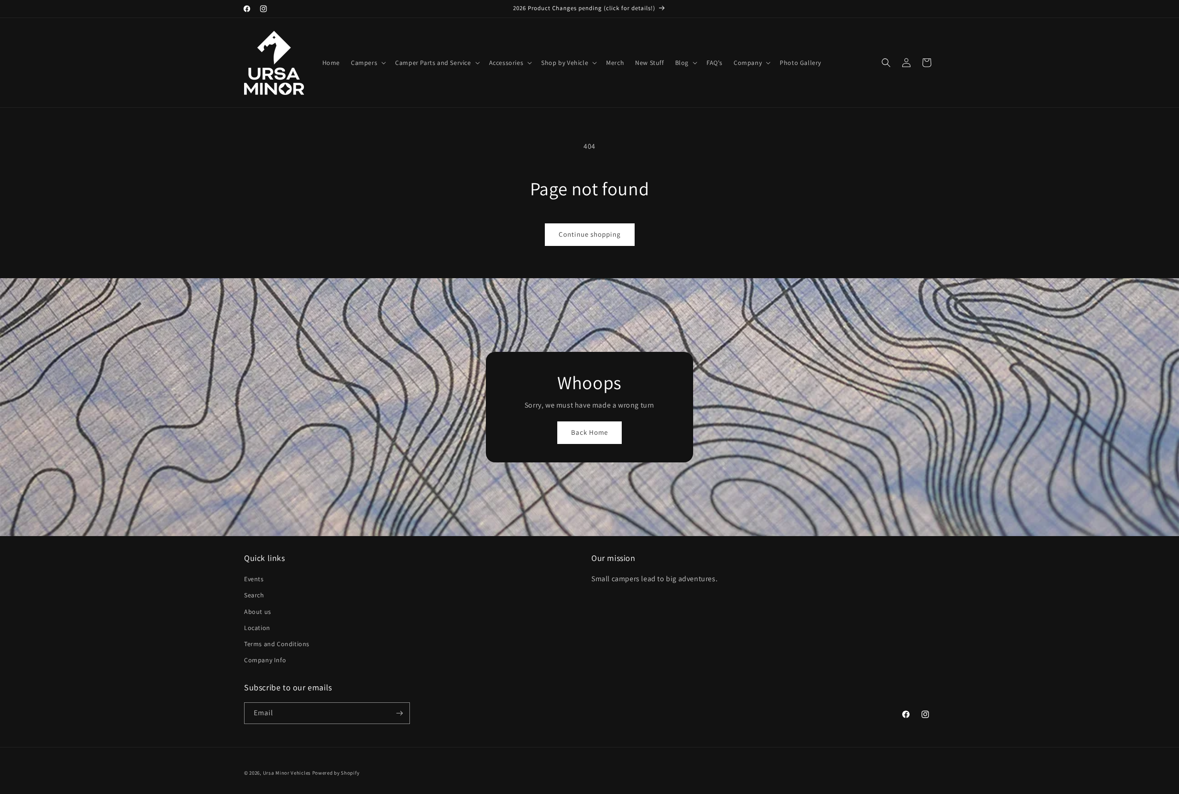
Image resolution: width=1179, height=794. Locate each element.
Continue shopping (590, 234)
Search (254, 595)
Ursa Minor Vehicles (287, 773)
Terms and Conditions (276, 644)
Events (254, 579)
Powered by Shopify (336, 773)
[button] (367, 62)
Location (257, 628)
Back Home (589, 432)
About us (257, 611)
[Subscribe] (399, 713)
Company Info (265, 660)
